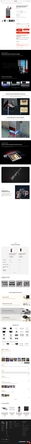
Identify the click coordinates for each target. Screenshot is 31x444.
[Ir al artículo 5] (12, 21)
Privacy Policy (24, 434)
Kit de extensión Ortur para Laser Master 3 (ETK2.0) (12, 413)
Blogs (23, 424)
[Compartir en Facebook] (19, 47)
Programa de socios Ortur (25, 428)
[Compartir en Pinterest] (21, 47)
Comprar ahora (26, 29)
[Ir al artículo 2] (5, 21)
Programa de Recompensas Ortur (25, 426)
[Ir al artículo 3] (7, 21)
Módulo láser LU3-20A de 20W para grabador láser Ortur (13, 254)
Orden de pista (16, 424)
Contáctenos (15, 426)
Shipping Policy (24, 433)
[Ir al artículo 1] (2, 21)
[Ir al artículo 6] (15, 21)
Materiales (10, 426)
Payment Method (24, 435)
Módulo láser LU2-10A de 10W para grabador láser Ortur (22, 254)
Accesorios (10, 425)
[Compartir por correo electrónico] (22, 47)
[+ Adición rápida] (6, 410)
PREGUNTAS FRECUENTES (17, 425)
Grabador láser (11, 423)
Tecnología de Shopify (7, 441)
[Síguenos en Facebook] (1, 439)
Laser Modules (11, 424)
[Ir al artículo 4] (10, 21)
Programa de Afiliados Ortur (25, 427)
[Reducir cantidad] (17, 20)
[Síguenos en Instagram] (3, 439)
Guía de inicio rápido (16, 423)
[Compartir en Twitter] (20, 47)
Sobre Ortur (23, 423)
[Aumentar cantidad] (20, 20)
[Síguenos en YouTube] (6, 439)
